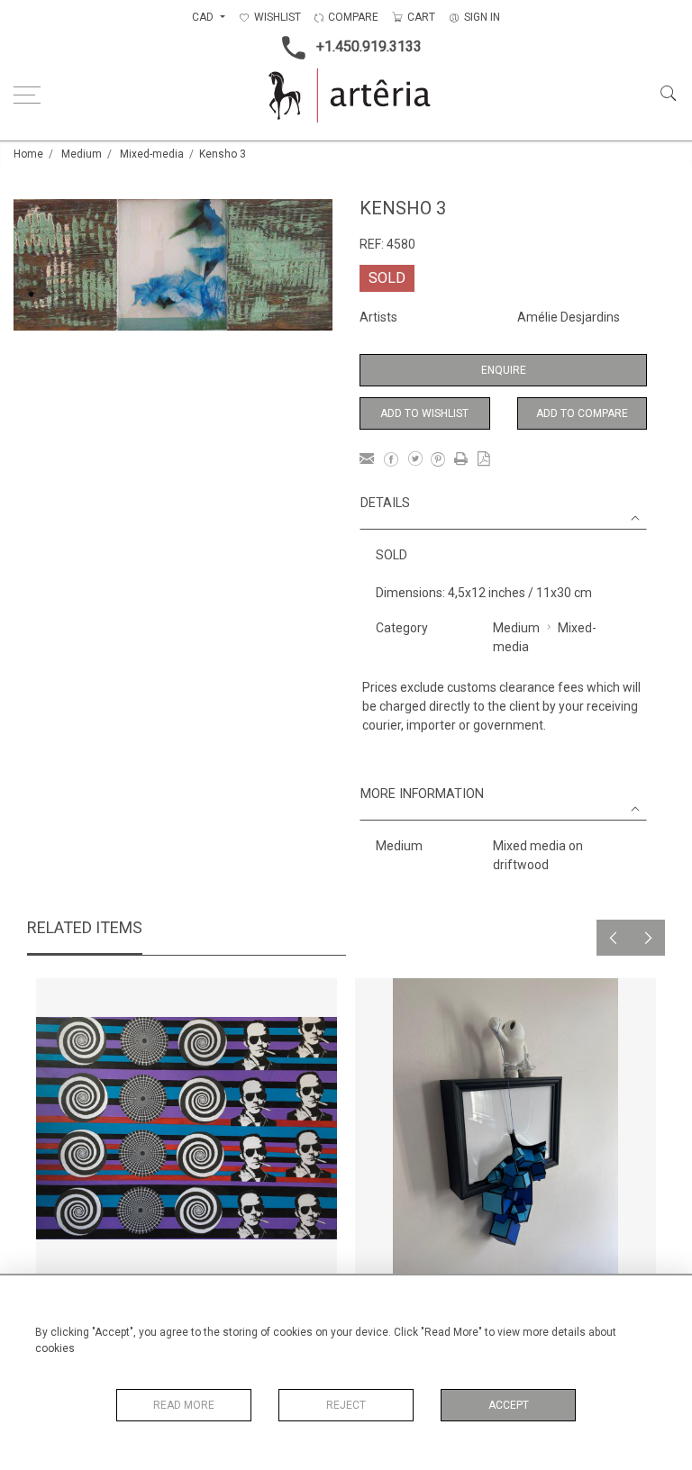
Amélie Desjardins (568, 317)
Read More (183, 1405)
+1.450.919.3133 (369, 46)
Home (28, 154)
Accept (508, 1405)
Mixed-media (152, 154)
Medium (81, 154)
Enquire (503, 370)
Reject (346, 1405)
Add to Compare (582, 413)
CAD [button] (204, 17)
